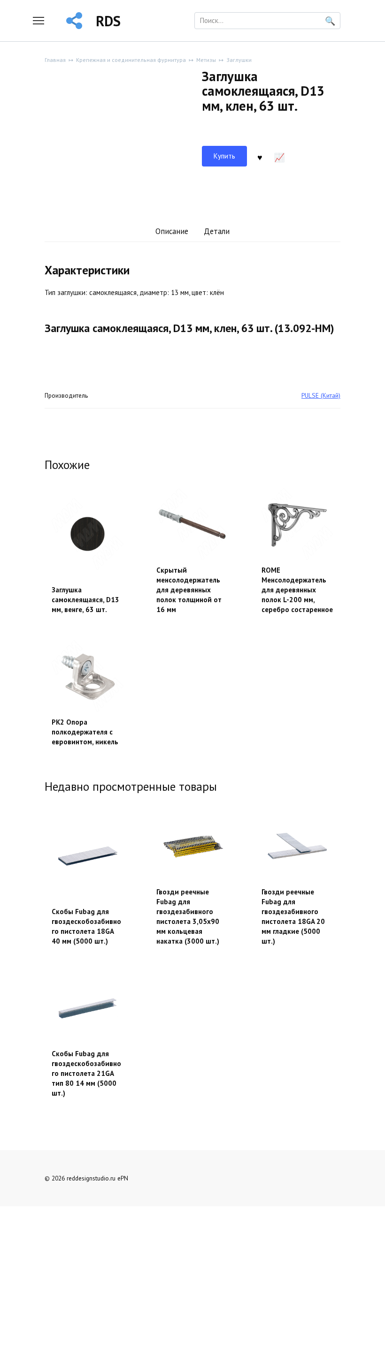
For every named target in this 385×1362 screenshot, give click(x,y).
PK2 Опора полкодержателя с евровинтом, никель (85, 732)
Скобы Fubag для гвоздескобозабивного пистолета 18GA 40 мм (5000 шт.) (86, 926)
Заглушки (239, 59)
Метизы (206, 59)
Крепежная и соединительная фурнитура (131, 59)
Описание (171, 231)
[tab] (172, 231)
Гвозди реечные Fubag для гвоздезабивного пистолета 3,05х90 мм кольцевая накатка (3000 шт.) (187, 916)
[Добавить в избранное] (260, 156)
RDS (108, 21)
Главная (55, 59)
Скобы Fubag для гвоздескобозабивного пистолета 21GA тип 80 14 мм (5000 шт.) (86, 1073)
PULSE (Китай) (320, 395)
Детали (217, 231)
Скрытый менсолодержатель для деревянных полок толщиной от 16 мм (189, 590)
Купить (224, 155)
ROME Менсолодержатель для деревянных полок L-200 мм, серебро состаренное (297, 590)
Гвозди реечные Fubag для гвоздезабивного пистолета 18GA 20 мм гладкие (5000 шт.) (293, 916)
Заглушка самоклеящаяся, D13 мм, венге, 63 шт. (85, 599)
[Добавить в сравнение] (279, 156)
